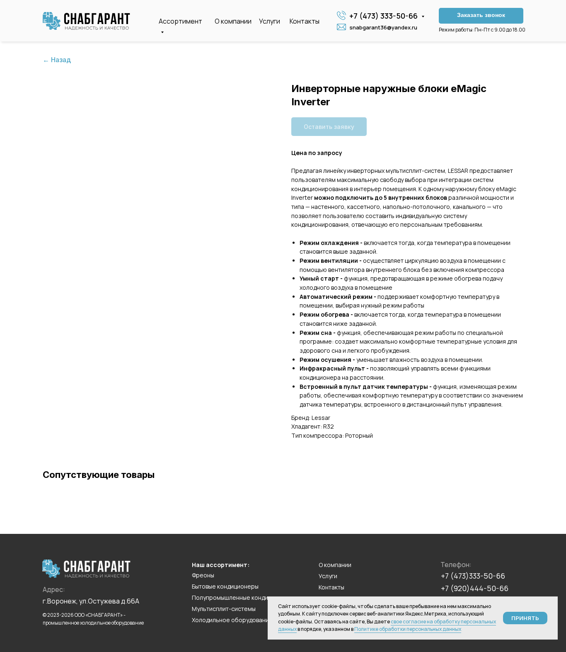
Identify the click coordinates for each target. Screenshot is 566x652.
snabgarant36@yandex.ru (383, 27)
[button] (481, 16)
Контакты (304, 21)
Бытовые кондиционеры (225, 586)
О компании (233, 21)
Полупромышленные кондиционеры (242, 597)
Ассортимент (180, 21)
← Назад (57, 60)
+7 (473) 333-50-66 (384, 16)
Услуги (269, 21)
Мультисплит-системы (224, 609)
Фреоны (203, 575)
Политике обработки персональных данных (407, 629)
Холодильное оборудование (232, 620)
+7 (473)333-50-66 (473, 576)
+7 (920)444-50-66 (474, 588)
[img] (86, 21)
